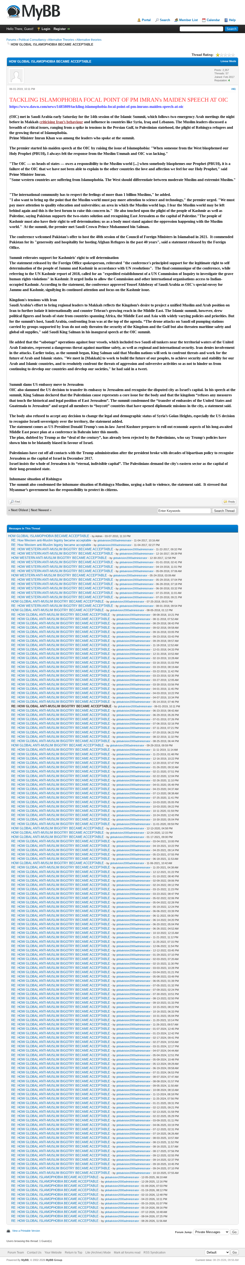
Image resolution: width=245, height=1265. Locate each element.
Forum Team (16, 1252)
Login (46, 29)
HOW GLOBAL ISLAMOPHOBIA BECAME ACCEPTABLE (48, 536)
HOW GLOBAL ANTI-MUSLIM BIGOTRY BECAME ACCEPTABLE (57, 601)
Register (60, 29)
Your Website (53, 1252)
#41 (233, 89)
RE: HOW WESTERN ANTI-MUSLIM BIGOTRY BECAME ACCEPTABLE (62, 549)
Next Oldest (19, 510)
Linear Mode (228, 61)
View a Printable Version (26, 1230)
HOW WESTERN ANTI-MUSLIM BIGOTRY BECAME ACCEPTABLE (59, 558)
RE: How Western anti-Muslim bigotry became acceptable (51, 540)
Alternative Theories (61, 39)
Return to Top (73, 1252)
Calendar (213, 20)
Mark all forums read (127, 1252)
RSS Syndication (155, 1252)
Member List (188, 20)
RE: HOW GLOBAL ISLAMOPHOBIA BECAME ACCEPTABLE (55, 1177)
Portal (146, 20)
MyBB (25, 1260)
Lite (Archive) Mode (98, 1252)
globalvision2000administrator (114, 540)
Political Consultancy (32, 39)
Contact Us (34, 1252)
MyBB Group (54, 1260)
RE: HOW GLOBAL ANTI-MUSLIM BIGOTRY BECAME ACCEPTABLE (60, 614)
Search (165, 20)
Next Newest (40, 510)
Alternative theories (88, 39)
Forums (11, 39)
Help (232, 20)
